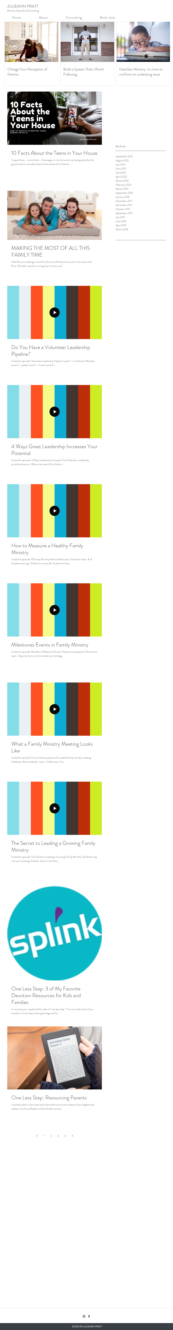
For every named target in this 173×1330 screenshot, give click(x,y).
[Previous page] (37, 1136)
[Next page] (72, 1136)
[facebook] (164, 175)
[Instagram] (159, 175)
